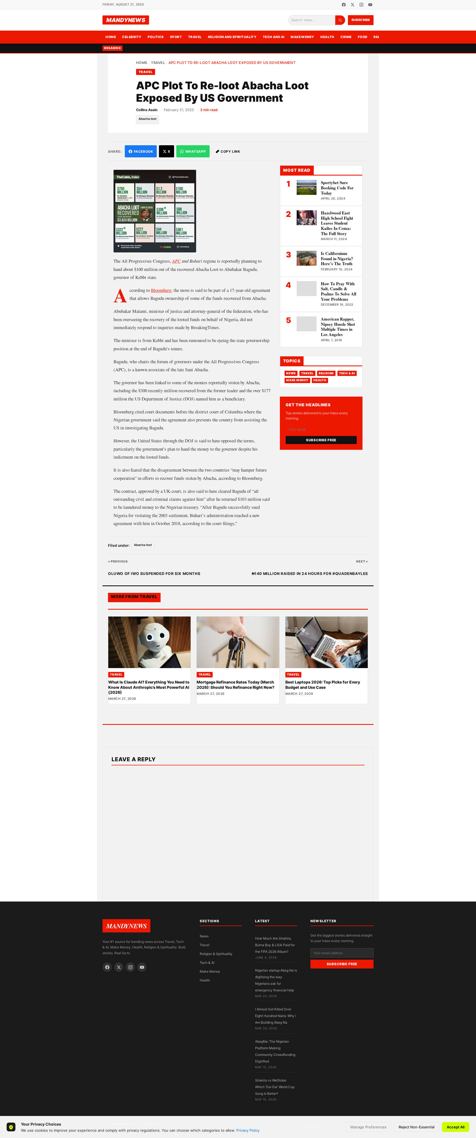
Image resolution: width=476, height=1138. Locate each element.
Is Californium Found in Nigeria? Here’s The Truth (337, 258)
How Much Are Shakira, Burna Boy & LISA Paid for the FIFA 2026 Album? (275, 945)
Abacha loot (147, 119)
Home (111, 37)
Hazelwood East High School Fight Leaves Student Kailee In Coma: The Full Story (337, 223)
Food (362, 37)
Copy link (230, 151)
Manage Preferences (368, 1127)
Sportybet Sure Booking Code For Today (337, 187)
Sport (176, 37)
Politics (156, 37)
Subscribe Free (321, 440)
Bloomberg (161, 290)
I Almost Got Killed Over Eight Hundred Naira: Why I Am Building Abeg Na (275, 1015)
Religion (326, 373)
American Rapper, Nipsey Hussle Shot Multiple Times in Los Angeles (338, 326)
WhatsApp (195, 151)
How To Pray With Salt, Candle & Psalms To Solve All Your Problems (338, 291)
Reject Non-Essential (416, 1127)
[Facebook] (343, 4)
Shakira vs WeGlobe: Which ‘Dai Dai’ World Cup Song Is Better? (274, 1087)
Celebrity (131, 37)
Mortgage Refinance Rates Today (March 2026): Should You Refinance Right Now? (235, 684)
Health (327, 37)
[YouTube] (370, 4)
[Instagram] (361, 4)
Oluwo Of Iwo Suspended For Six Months (154, 573)
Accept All (455, 1127)
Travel (195, 37)
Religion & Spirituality (216, 954)
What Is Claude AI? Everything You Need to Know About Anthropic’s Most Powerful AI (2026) (149, 687)
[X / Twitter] (352, 4)
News (291, 373)
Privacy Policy (247, 1130)
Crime (345, 37)
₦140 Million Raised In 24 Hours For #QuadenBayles (310, 573)
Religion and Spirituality (232, 37)
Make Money (302, 37)
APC (176, 261)
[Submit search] (340, 20)
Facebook (143, 151)
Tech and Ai (274, 37)
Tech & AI (347, 373)
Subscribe (360, 20)
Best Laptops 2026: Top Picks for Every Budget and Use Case (322, 684)
